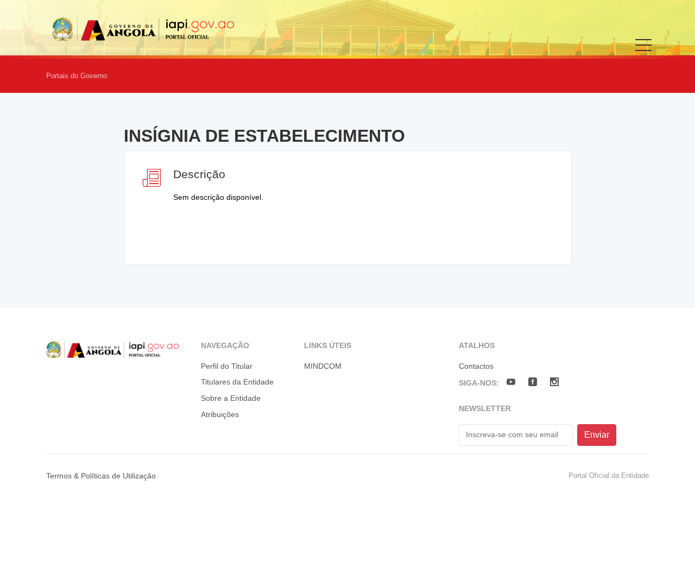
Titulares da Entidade (237, 381)
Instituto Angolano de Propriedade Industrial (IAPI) (147, 29)
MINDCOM (323, 366)
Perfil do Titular (226, 366)
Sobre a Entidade (231, 398)
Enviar (596, 434)
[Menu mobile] (643, 53)
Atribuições (220, 414)
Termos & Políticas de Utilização (101, 475)
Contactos (476, 366)
